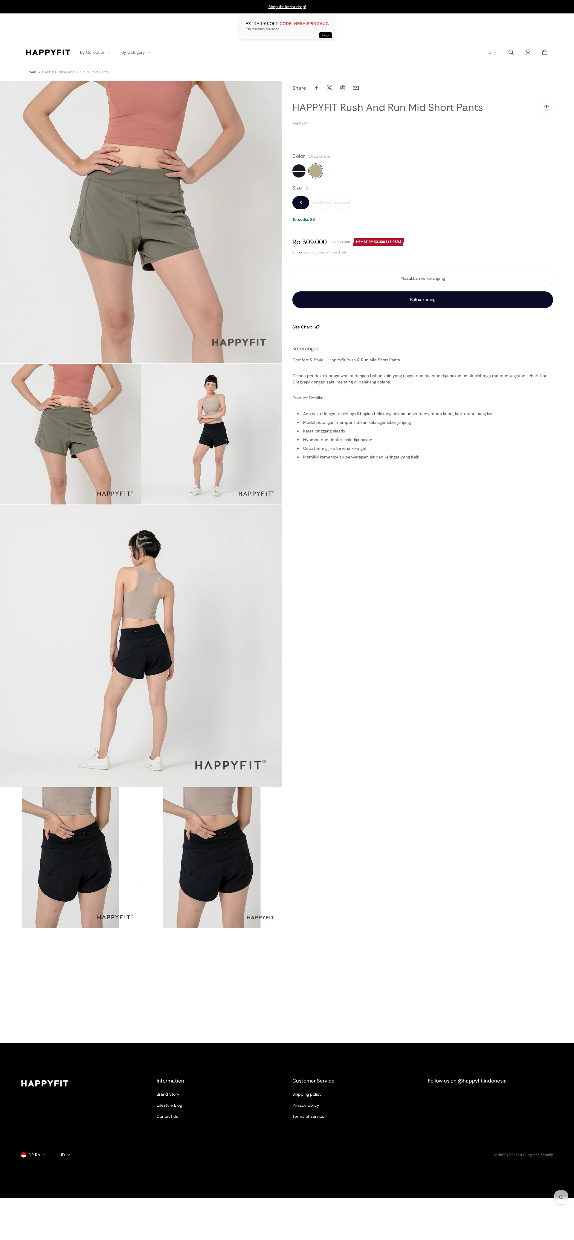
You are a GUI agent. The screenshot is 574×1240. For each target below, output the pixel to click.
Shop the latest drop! (287, 6)
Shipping (299, 252)
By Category (133, 52)
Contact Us (167, 1116)
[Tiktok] (479, 1097)
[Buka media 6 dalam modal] (211, 857)
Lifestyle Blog (169, 1105)
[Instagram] (436, 1097)
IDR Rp (34, 1155)
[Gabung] (528, 52)
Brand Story (168, 1094)
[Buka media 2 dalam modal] (70, 434)
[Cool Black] (299, 171)
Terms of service (308, 1116)
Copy (325, 35)
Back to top (32, 1048)
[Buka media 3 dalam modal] (211, 434)
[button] (511, 52)
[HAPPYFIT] (48, 52)
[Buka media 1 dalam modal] (141, 222)
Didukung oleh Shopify (534, 1154)
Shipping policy (307, 1094)
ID (489, 52)
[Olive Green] (315, 171)
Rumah (30, 72)
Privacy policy (305, 1105)
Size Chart (302, 327)
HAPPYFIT (505, 1154)
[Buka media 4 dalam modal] (141, 646)
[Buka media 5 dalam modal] (70, 857)
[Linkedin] (457, 1097)
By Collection (92, 52)
